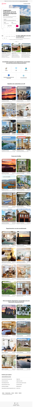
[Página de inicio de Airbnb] (4, 3)
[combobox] (11, 20)
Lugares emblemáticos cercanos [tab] (6, 376)
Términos (18, 405)
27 (11, 36)
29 (14, 36)
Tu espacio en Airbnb (26, 3)
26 (9, 36)
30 (4, 38)
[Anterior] (14, 41)
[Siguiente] (18, 41)
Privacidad (14, 405)
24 (6, 36)
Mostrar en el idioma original (24, 1)
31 (6, 38)
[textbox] (7, 23)
